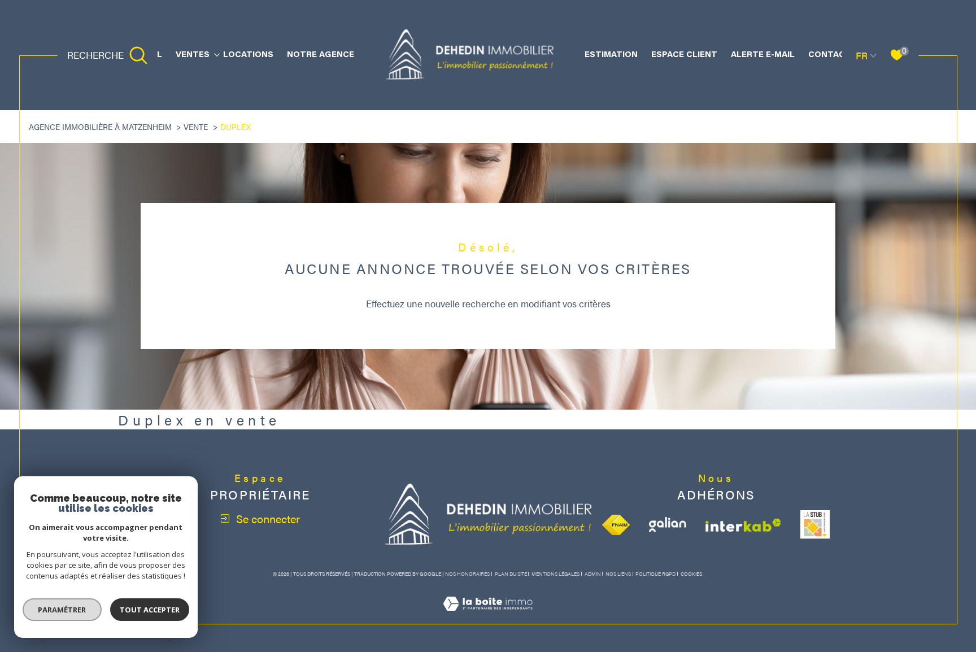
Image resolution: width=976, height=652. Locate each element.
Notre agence (320, 55)
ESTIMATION (611, 55)
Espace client (684, 55)
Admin (593, 573)
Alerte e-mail (763, 55)
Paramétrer (62, 610)
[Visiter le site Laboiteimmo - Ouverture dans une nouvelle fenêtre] (488, 616)
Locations (248, 55)
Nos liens (618, 573)
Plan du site (511, 573)
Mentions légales (555, 573)
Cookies (691, 574)
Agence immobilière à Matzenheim (100, 126)
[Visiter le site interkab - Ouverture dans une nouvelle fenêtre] (743, 525)
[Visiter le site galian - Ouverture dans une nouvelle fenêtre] (667, 524)
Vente (196, 126)
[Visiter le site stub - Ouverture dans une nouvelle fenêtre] (815, 525)
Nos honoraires (467, 573)
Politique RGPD (655, 573)
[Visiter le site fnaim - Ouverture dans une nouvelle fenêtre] (616, 525)
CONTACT (829, 55)
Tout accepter (150, 610)
